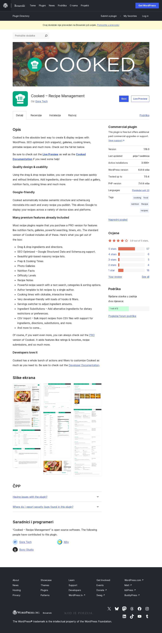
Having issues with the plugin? (30, 496)
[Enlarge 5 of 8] (66, 416)
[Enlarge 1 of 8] (36, 387)
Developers (75, 590)
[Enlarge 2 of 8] (36, 433)
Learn (72, 580)
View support (115, 140)
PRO (92, 335)
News (16, 585)
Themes (45, 585)
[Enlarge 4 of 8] (66, 387)
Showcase (46, 580)
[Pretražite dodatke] (46, 36)
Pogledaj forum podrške (122, 316)
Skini (124, 98)
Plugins (44, 590)
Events (100, 585)
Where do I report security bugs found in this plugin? (43, 506)
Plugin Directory (21, 16)
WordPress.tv (77, 595)
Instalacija (55, 115)
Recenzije (36, 115)
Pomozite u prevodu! (108, 25)
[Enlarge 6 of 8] (66, 465)
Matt (128, 585)
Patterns (45, 595)
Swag (101, 595)
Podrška (144, 115)
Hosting (17, 590)
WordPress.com (134, 580)
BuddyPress (132, 595)
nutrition (135, 204)
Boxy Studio (26, 549)
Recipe (144, 204)
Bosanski (47, 613)
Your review (115, 276)
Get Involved (103, 580)
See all (145, 276)
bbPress (130, 590)
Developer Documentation (84, 365)
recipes (144, 210)
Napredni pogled (118, 219)
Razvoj (72, 115)
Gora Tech (41, 101)
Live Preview (140, 98)
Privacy (16, 595)
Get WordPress (147, 5)
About (16, 580)
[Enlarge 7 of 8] (97, 387)
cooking (137, 197)
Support (73, 585)
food (146, 197)
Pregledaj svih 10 (140, 190)
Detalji (19, 115)
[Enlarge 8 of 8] (97, 413)
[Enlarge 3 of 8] (36, 452)
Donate (102, 590)
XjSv (66, 542)
